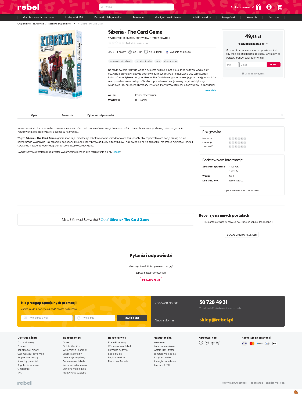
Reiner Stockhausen (146, 95)
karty (158, 61)
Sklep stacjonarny (72, 353)
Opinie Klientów (71, 346)
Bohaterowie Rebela (74, 361)
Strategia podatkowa (165, 361)
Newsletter (159, 342)
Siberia (116, 151)
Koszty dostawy (25, 342)
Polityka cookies (162, 357)
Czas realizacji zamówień (30, 353)
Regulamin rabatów (28, 365)
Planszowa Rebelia (118, 361)
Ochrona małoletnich (74, 368)
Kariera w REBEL (162, 365)
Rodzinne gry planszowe (59, 24)
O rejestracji (23, 368)
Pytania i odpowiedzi (100, 115)
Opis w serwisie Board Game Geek (242, 190)
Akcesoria (251, 17)
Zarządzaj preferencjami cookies (296, 391)
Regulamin (256, 383)
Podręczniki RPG (74, 17)
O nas (66, 342)
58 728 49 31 (213, 302)
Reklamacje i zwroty (28, 350)
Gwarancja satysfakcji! (74, 357)
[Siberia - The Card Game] (60, 64)
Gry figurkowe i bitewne (168, 17)
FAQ (19, 372)
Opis (34, 115)
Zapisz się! (132, 318)
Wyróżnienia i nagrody (75, 350)
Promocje (273, 17)
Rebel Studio (115, 353)
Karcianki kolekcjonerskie (107, 17)
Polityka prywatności (234, 383)
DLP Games (141, 100)
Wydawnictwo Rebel (119, 346)
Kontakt (21, 346)
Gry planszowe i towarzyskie (38, 17)
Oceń (125, 219)
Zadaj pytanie (151, 280)
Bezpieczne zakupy (27, 357)
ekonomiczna (170, 61)
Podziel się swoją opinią (137, 43)
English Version (116, 357)
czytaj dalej (210, 90)
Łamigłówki (228, 17)
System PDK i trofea (164, 350)
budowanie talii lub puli (121, 61)
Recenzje (67, 115)
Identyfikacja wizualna (74, 372)
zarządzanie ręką (144, 61)
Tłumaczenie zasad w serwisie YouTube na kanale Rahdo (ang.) (238, 222)
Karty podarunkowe (164, 346)
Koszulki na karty (117, 342)
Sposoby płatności (27, 361)
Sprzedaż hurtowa (118, 350)
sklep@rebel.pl (216, 319)
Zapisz (273, 64)
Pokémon (138, 17)
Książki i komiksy (202, 17)
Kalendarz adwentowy (75, 365)
